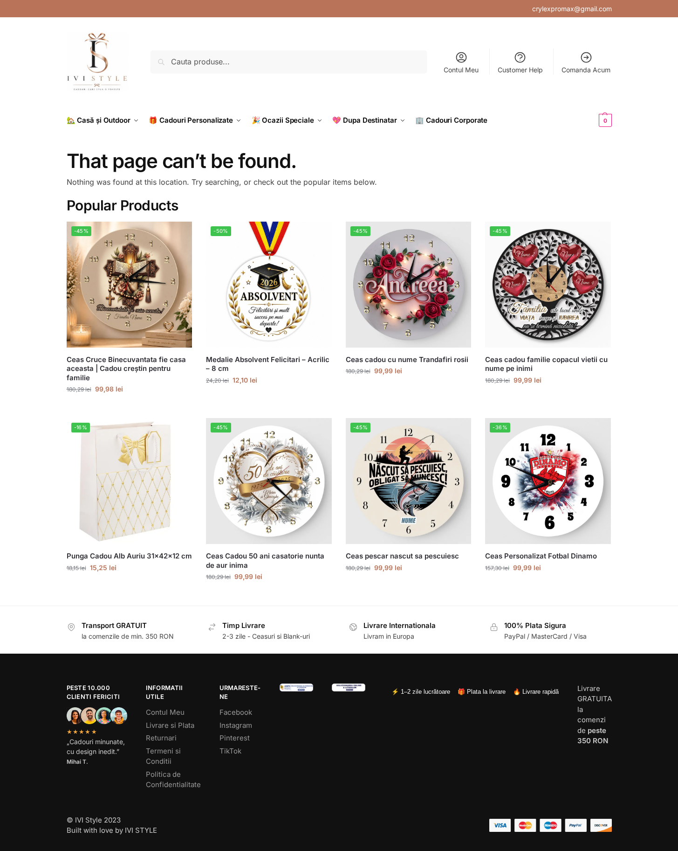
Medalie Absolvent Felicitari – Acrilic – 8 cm (267, 364)
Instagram (235, 725)
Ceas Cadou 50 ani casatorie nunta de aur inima (265, 560)
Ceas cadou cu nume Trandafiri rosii (407, 359)
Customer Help (520, 70)
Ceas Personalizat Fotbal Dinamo (541, 555)
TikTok (230, 750)
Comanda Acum (586, 70)
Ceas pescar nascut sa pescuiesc (402, 555)
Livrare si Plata (170, 725)
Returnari (161, 737)
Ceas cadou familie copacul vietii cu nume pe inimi (546, 364)
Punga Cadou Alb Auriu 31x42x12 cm (129, 555)
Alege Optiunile (129, 408)
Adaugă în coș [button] (129, 587)
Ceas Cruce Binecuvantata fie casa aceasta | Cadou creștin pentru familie (126, 368)
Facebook (235, 712)
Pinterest (234, 737)
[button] (589, 120)
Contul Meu (461, 70)
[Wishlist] (178, 236)
